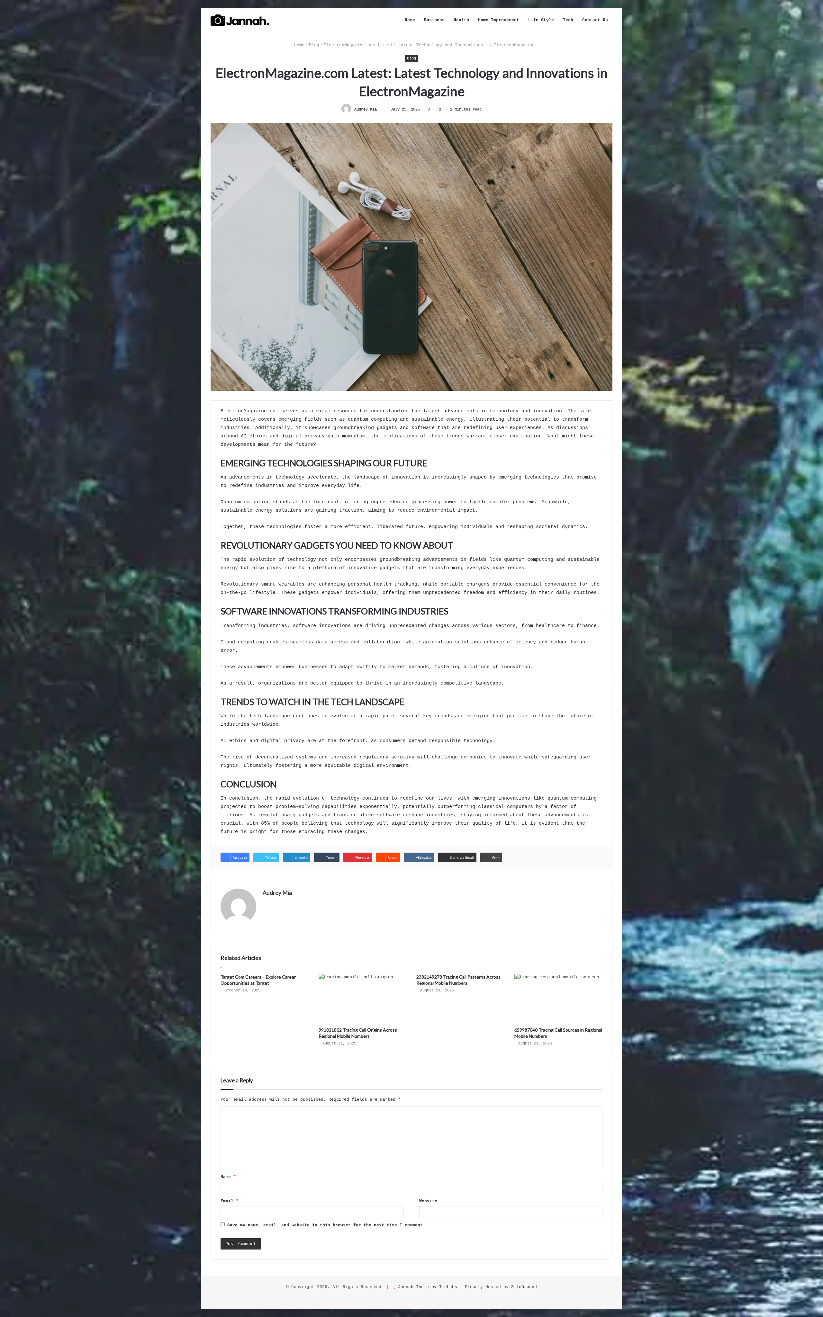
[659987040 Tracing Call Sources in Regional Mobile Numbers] (558, 999)
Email (230, 1201)
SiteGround (524, 1287)
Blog (314, 45)
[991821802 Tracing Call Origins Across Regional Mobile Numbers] (363, 999)
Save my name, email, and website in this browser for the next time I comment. (326, 1225)
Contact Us (595, 20)
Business (434, 20)
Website (428, 1201)
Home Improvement (498, 20)
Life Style (541, 20)
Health (461, 20)
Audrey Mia (365, 109)
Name (228, 1177)
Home (410, 20)
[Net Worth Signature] (240, 20)
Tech (568, 20)
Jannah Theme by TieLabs (427, 1287)
